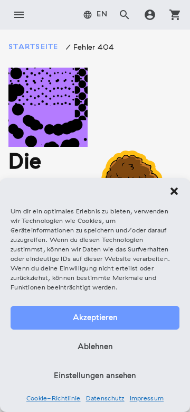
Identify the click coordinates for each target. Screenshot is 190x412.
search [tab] (124, 14)
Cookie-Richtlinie (53, 398)
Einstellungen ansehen (95, 376)
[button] (174, 191)
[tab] (95, 14)
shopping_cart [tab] (175, 14)
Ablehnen (95, 347)
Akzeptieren (95, 318)
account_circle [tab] (150, 14)
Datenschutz (105, 398)
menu (19, 14)
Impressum (147, 398)
